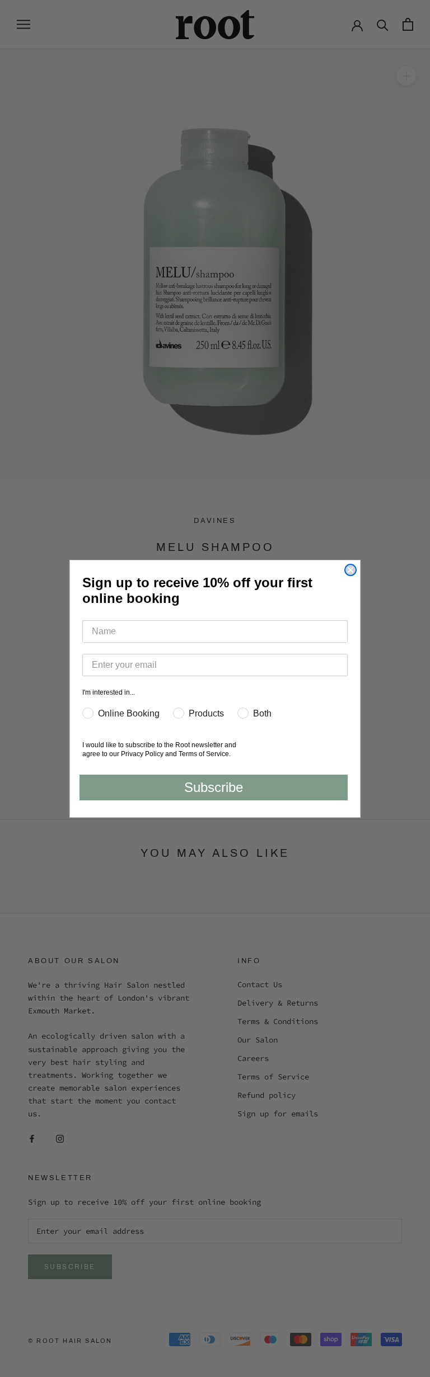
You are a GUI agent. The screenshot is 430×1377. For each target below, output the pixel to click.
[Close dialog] (350, 570)
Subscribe (213, 787)
